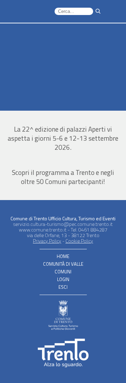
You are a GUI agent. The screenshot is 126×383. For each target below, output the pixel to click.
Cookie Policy (79, 240)
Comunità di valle (63, 263)
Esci (63, 286)
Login (63, 279)
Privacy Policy (47, 240)
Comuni (63, 271)
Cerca (98, 11)
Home (63, 256)
